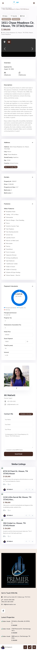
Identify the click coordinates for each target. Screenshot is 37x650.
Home (2, 8)
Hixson (31, 32)
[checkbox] (4, 450)
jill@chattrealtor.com (12, 404)
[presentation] (5, 49)
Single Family (6, 19)
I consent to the (14, 450)
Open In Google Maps (11, 167)
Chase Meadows (6, 34)
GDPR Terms (19, 450)
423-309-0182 (11, 401)
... (20, 481)
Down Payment (8, 338)
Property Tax (8, 318)
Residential (8, 8)
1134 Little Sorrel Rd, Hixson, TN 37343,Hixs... (17, 498)
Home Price (7, 332)
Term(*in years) (8, 345)
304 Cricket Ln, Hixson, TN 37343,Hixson (14, 524)
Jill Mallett (9, 395)
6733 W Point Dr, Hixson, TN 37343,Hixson (15, 472)
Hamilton (15, 157)
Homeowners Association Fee (12, 325)
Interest (6, 352)
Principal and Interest (10, 313)
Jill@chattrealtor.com (10, 604)
